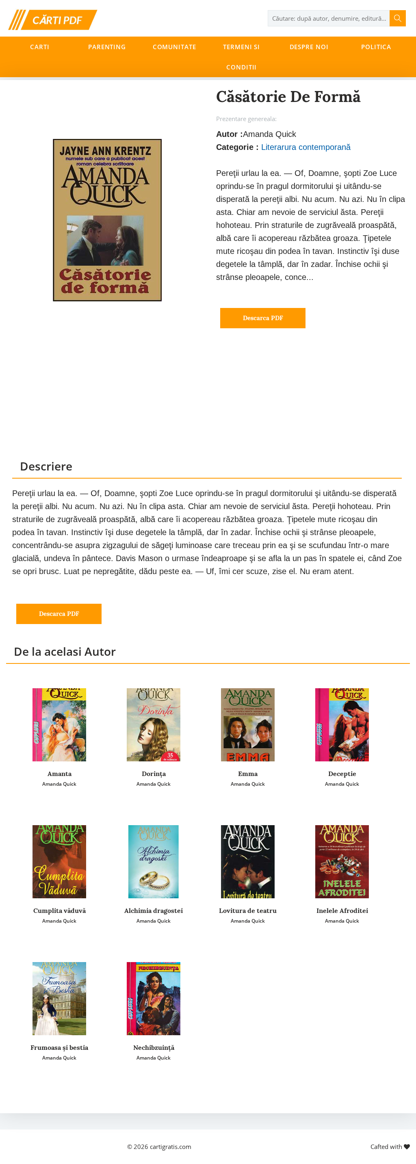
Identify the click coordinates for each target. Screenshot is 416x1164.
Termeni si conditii (241, 57)
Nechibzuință (153, 1047)
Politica (376, 47)
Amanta (60, 773)
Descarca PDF (263, 318)
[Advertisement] (207, 401)
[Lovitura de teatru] (247, 861)
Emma (248, 773)
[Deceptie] (342, 724)
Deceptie (342, 773)
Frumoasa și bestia (59, 1047)
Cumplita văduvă (59, 910)
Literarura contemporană (306, 147)
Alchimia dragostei (153, 910)
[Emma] (247, 724)
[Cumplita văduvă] (59, 861)
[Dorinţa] (153, 724)
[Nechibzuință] (153, 998)
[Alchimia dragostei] (153, 861)
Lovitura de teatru (248, 910)
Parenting (107, 47)
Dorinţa (154, 773)
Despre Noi (309, 47)
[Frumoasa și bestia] (59, 998)
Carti (39, 47)
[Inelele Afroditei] (342, 861)
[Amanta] (59, 724)
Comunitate (174, 47)
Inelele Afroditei (342, 910)
